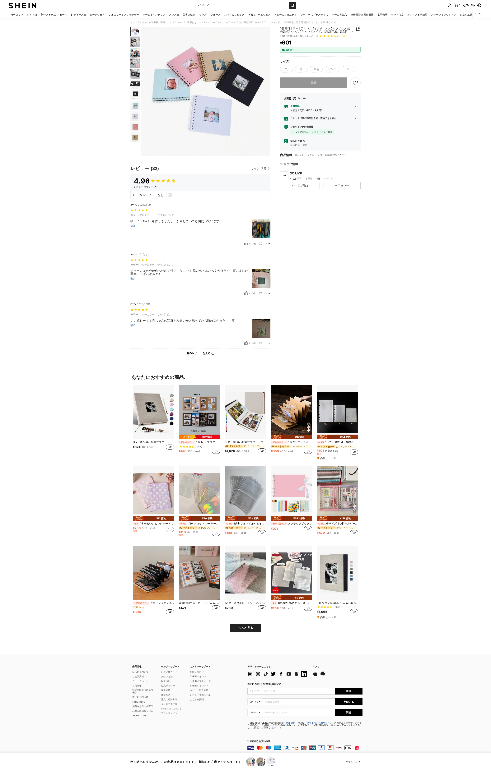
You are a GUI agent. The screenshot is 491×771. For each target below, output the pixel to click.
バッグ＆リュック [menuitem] (234, 14)
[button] (472, 5)
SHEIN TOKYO (140, 697)
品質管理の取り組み (142, 711)
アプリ (316, 666)
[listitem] (153, 421)
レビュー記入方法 (199, 690)
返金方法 (165, 690)
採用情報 (137, 685)
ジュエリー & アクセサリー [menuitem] (124, 14)
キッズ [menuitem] (203, 14)
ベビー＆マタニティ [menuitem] (285, 14)
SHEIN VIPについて (171, 708)
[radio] (286, 69)
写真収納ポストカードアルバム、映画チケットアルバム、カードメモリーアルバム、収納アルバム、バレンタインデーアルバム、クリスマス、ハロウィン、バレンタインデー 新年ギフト (199, 602)
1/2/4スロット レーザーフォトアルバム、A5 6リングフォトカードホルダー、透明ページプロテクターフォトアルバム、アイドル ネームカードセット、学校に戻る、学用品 (200, 523)
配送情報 (165, 681)
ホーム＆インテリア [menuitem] (154, 14)
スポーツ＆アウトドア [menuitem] (443, 14)
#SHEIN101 (138, 701)
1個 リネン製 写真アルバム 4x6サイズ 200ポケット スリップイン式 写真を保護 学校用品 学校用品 (337, 602)
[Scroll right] (480, 14)
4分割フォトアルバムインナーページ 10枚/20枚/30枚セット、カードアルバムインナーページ (246, 523)
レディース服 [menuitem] (78, 14)
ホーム (133, 22)
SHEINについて (140, 672)
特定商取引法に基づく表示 (143, 691)
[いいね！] (246, 243)
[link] (457, 5)
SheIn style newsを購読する (264, 684)
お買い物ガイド (169, 672)
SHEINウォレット (199, 685)
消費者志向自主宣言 (142, 706)
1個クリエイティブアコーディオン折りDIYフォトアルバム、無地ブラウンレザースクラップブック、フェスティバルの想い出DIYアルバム (291, 442)
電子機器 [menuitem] (382, 14)
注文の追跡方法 (169, 699)
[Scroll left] (475, 14)
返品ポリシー (168, 685)
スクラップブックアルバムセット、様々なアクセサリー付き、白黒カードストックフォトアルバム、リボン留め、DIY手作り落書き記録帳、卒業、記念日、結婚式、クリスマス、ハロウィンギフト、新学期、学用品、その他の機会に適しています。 (291, 523)
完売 (313, 82)
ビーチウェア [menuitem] (97, 14)
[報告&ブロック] (268, 243)
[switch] (169, 195)
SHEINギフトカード (200, 681)
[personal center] (449, 5)
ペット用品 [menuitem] (397, 14)
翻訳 (132, 225)
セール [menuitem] (63, 14)
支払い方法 (167, 676)
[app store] (315, 675)
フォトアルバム (175, 22)
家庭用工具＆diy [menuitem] (469, 14)
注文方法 (165, 695)
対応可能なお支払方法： (260, 741)
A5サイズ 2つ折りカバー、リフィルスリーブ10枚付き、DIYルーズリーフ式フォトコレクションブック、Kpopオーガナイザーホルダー (338, 523)
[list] (278, 674)
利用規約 (290, 723)
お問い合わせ (197, 672)
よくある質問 (197, 699)
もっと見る (245, 627)
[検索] (292, 5)
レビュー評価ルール (200, 695)
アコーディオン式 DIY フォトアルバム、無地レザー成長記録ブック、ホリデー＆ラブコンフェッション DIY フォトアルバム (153, 602)
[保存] (355, 82)
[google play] (322, 675)
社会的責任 (138, 676)
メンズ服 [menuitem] (174, 14)
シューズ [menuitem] (215, 14)
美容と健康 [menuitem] (189, 14)
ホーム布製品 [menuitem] (339, 14)
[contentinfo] (304, 748)
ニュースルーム (140, 681)
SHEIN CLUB (139, 715)
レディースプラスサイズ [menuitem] (314, 14)
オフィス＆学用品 (149, 22)
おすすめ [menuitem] (32, 14)
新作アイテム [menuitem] (48, 14)
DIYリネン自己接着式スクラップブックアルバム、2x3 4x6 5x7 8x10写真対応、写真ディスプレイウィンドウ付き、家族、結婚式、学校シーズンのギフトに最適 (153, 442)
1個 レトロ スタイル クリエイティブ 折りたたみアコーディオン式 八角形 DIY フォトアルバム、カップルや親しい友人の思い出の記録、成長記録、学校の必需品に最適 (199, 442)
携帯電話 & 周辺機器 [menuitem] (362, 14)
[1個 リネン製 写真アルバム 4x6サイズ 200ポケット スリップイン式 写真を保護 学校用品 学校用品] (337, 573)
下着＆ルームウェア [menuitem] (259, 14)
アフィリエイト (169, 713)
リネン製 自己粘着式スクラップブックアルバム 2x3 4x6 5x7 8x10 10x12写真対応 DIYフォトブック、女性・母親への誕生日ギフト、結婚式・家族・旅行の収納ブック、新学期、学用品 (245, 442)
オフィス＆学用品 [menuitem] (417, 14)
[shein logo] (22, 5)
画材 (162, 22)
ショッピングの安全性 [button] (301, 127)
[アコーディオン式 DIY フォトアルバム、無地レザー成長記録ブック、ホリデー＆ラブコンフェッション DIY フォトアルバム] (153, 573)
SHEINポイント (198, 676)
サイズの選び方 (169, 704)
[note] (199, 437)
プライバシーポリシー (318, 723)
